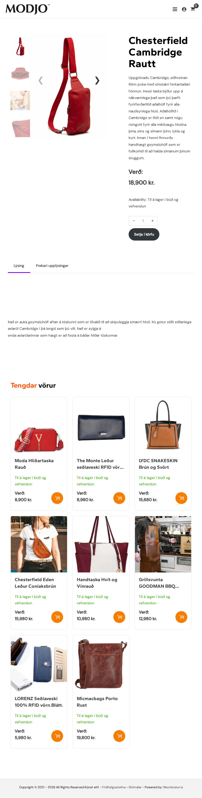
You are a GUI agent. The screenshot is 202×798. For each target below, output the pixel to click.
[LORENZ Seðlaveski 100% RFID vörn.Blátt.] (39, 638)
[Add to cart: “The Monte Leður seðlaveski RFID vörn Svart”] (119, 498)
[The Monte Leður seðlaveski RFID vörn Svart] (101, 400)
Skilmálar (135, 787)
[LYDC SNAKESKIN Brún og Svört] (163, 400)
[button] (97, 80)
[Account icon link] (184, 9)
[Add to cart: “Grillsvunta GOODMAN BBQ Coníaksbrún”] (181, 617)
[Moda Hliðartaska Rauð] (39, 400)
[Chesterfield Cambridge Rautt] (69, 86)
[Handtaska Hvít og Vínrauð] (101, 519)
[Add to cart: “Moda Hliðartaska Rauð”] (57, 498)
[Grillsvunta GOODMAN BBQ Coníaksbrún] (163, 519)
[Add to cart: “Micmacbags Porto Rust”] (119, 736)
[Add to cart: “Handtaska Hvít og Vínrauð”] (119, 617)
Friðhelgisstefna (113, 787)
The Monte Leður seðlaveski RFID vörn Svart (99, 467)
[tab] (19, 266)
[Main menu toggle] (175, 9)
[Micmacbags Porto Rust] (101, 638)
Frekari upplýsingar (52, 265)
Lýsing (19, 265)
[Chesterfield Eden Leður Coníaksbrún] (39, 519)
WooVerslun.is (173, 787)
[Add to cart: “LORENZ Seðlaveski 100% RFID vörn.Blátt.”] (57, 736)
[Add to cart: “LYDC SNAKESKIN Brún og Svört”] (181, 498)
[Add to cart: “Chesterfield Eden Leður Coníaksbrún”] (57, 617)
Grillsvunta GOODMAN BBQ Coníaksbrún (157, 586)
